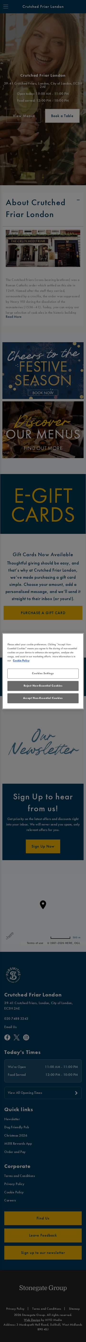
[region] (43, 671)
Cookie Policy (21, 660)
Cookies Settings (43, 673)
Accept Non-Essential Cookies (43, 698)
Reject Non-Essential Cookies (43, 685)
